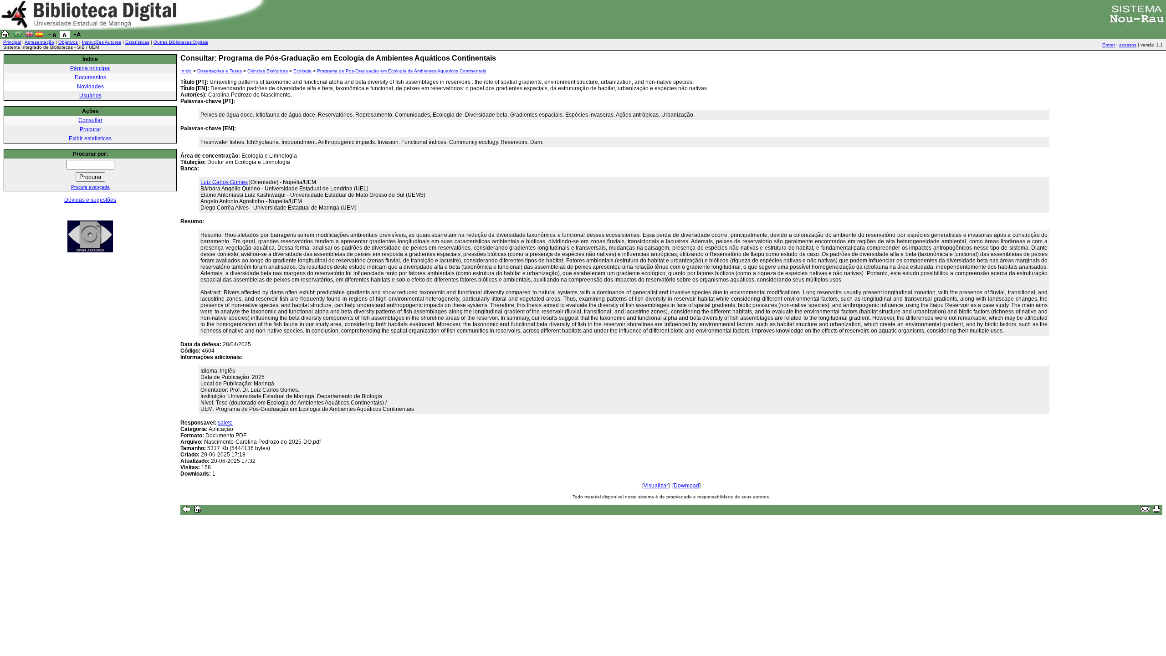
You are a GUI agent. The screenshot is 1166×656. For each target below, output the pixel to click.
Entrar (1108, 44)
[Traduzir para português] (17, 36)
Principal (12, 42)
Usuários (90, 95)
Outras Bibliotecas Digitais (180, 42)
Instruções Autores (101, 42)
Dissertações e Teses (219, 70)
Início (186, 70)
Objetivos (68, 42)
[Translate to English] (29, 36)
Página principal (90, 68)
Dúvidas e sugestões (90, 200)
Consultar (90, 120)
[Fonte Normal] (65, 36)
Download (686, 485)
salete (225, 423)
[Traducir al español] (39, 36)
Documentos (90, 77)
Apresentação (39, 42)
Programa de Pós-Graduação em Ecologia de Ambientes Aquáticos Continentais (401, 70)
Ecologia (302, 70)
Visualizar (656, 485)
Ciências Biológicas (267, 70)
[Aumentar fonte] (52, 36)
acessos (1127, 44)
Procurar (90, 129)
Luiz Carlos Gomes (224, 182)
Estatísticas (137, 42)
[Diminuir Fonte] (77, 36)
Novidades (90, 86)
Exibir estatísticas (90, 138)
